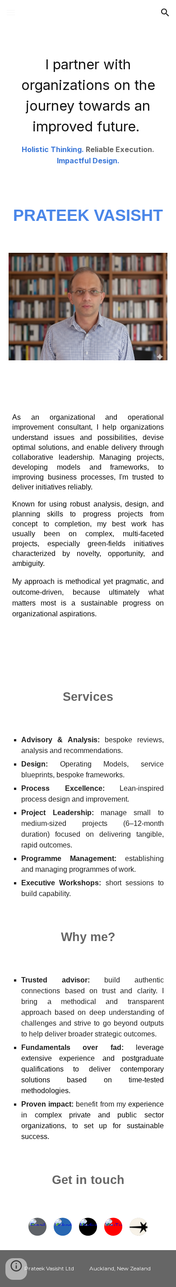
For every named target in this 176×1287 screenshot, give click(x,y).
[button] (11, 12)
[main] (88, 107)
